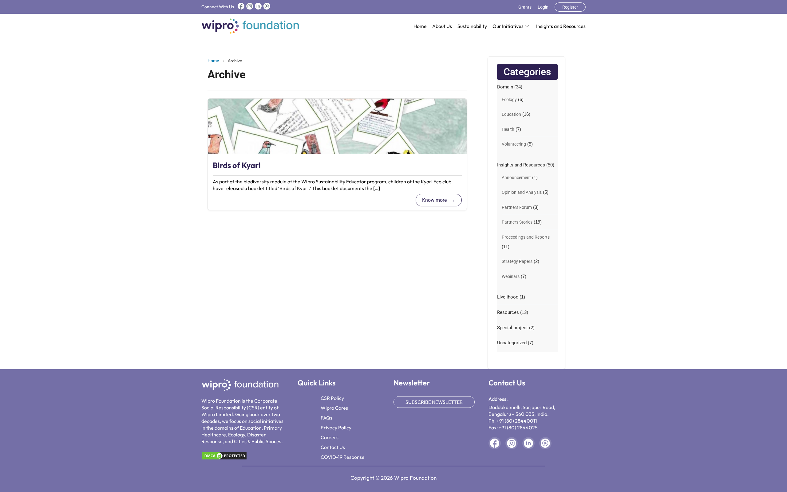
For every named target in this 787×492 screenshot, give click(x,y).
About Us (442, 26)
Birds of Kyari (237, 165)
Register (570, 7)
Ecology (509, 99)
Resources (508, 312)
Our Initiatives (508, 26)
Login (543, 7)
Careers (329, 437)
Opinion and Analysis (522, 192)
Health (508, 129)
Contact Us (333, 447)
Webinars (511, 276)
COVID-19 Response (343, 457)
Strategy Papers (517, 261)
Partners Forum (517, 207)
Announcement (516, 177)
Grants (525, 7)
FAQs (326, 418)
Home (420, 26)
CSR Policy (332, 398)
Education (511, 114)
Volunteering (514, 144)
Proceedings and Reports (526, 237)
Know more (435, 200)
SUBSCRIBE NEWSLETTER (434, 402)
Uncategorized (512, 343)
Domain (505, 87)
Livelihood (507, 297)
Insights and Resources (561, 26)
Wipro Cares (334, 408)
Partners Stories (517, 222)
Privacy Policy (336, 427)
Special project (512, 327)
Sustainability (472, 26)
